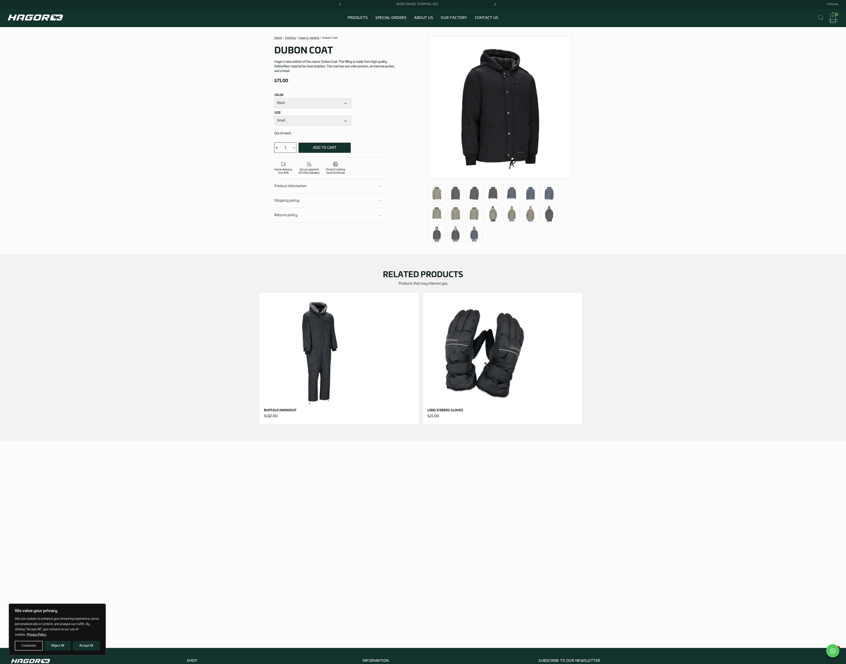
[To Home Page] (35, 18)
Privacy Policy (36, 634)
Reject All (57, 645)
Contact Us (486, 18)
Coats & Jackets (309, 38)
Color (279, 95)
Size (278, 112)
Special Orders (390, 18)
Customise (29, 645)
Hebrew (832, 4)
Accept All (86, 645)
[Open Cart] (833, 18)
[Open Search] (820, 18)
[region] (57, 629)
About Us (423, 18)
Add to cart (324, 147)
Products (358, 18)
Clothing (290, 38)
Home (278, 38)
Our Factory (454, 18)
